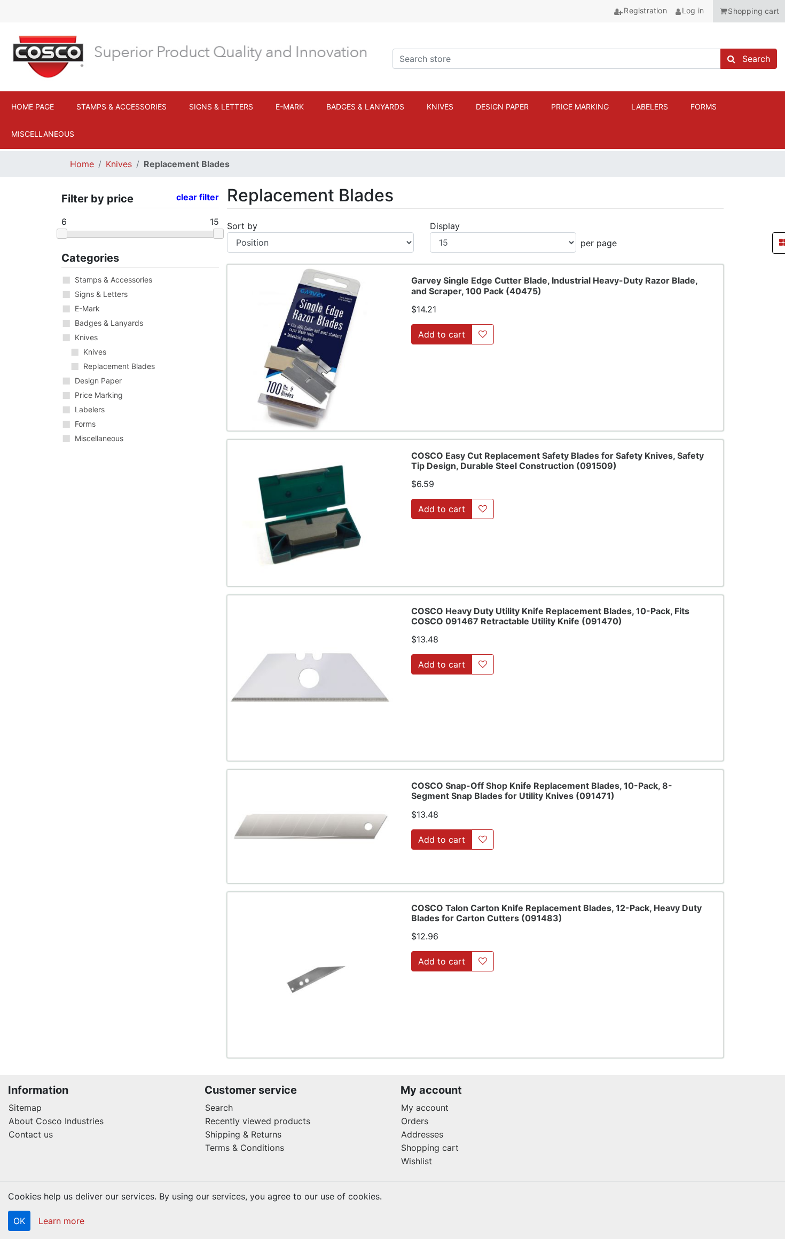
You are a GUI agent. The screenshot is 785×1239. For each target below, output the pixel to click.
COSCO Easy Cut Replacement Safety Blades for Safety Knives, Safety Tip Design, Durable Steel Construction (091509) (557, 460)
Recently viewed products (257, 1121)
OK (19, 1221)
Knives (119, 164)
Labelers (90, 409)
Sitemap (25, 1107)
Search (219, 1107)
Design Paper (98, 380)
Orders (414, 1121)
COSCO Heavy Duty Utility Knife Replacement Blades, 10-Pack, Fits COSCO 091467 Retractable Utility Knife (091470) (550, 616)
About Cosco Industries (56, 1121)
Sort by (242, 226)
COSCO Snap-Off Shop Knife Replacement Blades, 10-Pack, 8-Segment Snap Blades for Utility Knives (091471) (541, 790)
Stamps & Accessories (113, 279)
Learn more (61, 1221)
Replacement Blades (119, 366)
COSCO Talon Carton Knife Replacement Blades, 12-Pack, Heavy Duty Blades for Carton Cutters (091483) (556, 913)
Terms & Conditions (244, 1147)
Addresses (422, 1134)
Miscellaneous (99, 438)
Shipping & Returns (243, 1134)
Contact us (31, 1134)
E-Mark (87, 308)
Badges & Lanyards (109, 322)
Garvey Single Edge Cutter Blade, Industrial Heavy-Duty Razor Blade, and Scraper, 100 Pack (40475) (554, 285)
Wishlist (416, 1161)
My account (425, 1107)
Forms (85, 423)
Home (82, 164)
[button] (749, 11)
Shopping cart (430, 1147)
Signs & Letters (101, 294)
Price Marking (99, 394)
